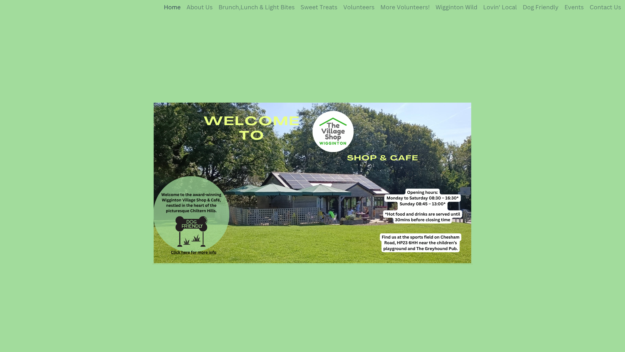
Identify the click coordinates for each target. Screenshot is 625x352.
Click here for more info (193, 252)
